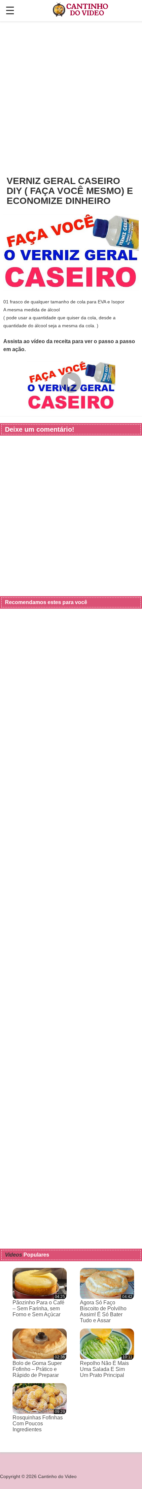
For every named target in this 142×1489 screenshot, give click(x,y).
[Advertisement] (71, 98)
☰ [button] (10, 11)
